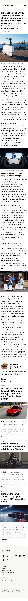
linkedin (15, 368)
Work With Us (6, 583)
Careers (17, 581)
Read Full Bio (17, 374)
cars (13, 265)
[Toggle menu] (25, 5)
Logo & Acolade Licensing (8, 572)
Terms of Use (6, 585)
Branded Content (6, 577)
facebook (10, 368)
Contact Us (4, 568)
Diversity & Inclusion (15, 583)
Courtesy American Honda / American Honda (12, 63)
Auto (2, 386)
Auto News (3, 381)
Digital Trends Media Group (8, 581)
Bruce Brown (5, 28)
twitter (17, 368)
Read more (4, 436)
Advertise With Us (6, 575)
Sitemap (5, 587)
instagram (12, 368)
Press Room (21, 585)
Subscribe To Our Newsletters (9, 564)
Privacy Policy (14, 585)
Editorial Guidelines (6, 570)
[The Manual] (8, 6)
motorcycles (22, 342)
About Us (4, 566)
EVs (10, 381)
